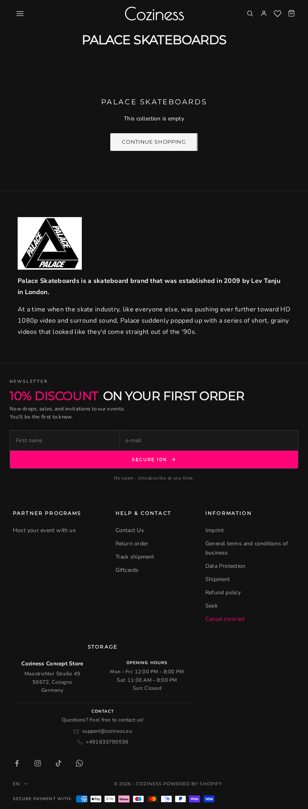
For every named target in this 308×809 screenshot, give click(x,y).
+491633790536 (107, 742)
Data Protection (225, 566)
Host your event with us (44, 530)
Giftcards (127, 570)
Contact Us (130, 530)
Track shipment (135, 557)
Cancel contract (225, 619)
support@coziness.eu (107, 731)
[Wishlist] (278, 14)
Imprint (214, 530)
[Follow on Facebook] (17, 763)
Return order (132, 543)
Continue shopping (154, 141)
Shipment (217, 579)
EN (16, 784)
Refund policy (223, 592)
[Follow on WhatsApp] (79, 763)
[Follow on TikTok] (59, 763)
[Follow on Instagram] (38, 763)
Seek (211, 606)
